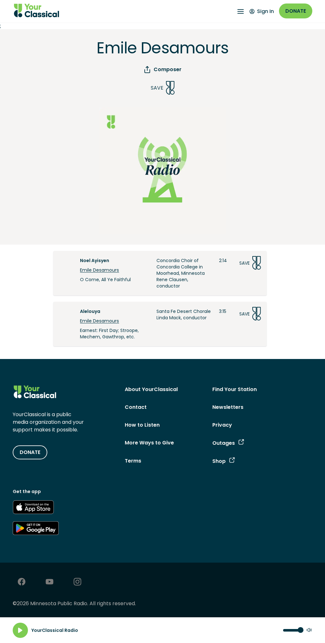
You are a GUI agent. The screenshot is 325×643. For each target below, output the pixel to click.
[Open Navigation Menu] (240, 11)
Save (157, 87)
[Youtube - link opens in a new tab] (49, 582)
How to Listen (142, 425)
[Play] (20, 630)
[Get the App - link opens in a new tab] (33, 508)
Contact (136, 407)
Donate (295, 11)
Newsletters (227, 407)
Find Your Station (234, 389)
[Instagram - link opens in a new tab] (77, 582)
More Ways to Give (149, 442)
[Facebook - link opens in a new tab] (21, 582)
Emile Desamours (99, 270)
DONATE (30, 452)
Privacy (222, 425)
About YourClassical (151, 389)
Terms (133, 460)
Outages (223, 443)
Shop (219, 461)
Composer (168, 69)
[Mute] (309, 630)
